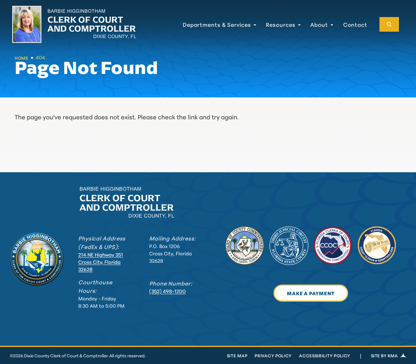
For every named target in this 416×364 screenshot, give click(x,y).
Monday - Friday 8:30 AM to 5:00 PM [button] (101, 302)
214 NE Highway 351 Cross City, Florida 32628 (100, 261)
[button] (219, 24)
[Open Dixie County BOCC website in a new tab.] (244, 245)
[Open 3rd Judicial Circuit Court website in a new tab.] (288, 245)
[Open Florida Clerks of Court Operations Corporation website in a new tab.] (333, 245)
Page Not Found (86, 67)
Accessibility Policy (324, 355)
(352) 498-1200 (167, 290)
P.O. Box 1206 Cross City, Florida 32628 (170, 253)
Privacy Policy (273, 355)
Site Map (237, 355)
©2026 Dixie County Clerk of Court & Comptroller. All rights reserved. (78, 355)
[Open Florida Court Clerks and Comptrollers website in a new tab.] (377, 245)
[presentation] (37, 259)
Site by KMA (384, 355)
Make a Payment (310, 292)
